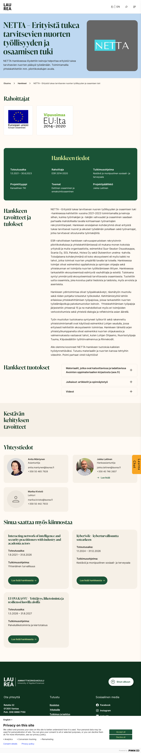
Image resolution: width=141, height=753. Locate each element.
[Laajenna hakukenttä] (126, 6)
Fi (112, 6)
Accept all (120, 732)
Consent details (10, 744)
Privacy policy (28, 744)
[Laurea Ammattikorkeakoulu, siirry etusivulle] (7, 7)
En (118, 6)
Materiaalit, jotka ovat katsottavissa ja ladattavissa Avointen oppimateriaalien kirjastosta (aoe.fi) (96, 370)
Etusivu (7, 83)
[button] (134, 7)
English (7, 719)
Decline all (120, 737)
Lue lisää (105, 477)
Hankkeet (22, 83)
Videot (70, 391)
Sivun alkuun (123, 682)
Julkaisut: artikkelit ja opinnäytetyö (87, 381)
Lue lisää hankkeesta (23, 581)
